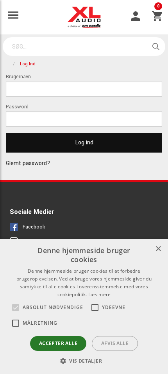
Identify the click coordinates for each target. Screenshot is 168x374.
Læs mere (99, 294)
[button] (15, 307)
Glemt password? (28, 163)
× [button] (158, 249)
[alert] (84, 306)
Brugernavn (18, 76)
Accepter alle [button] (58, 343)
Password (17, 106)
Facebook (34, 226)
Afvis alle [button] (115, 343)
